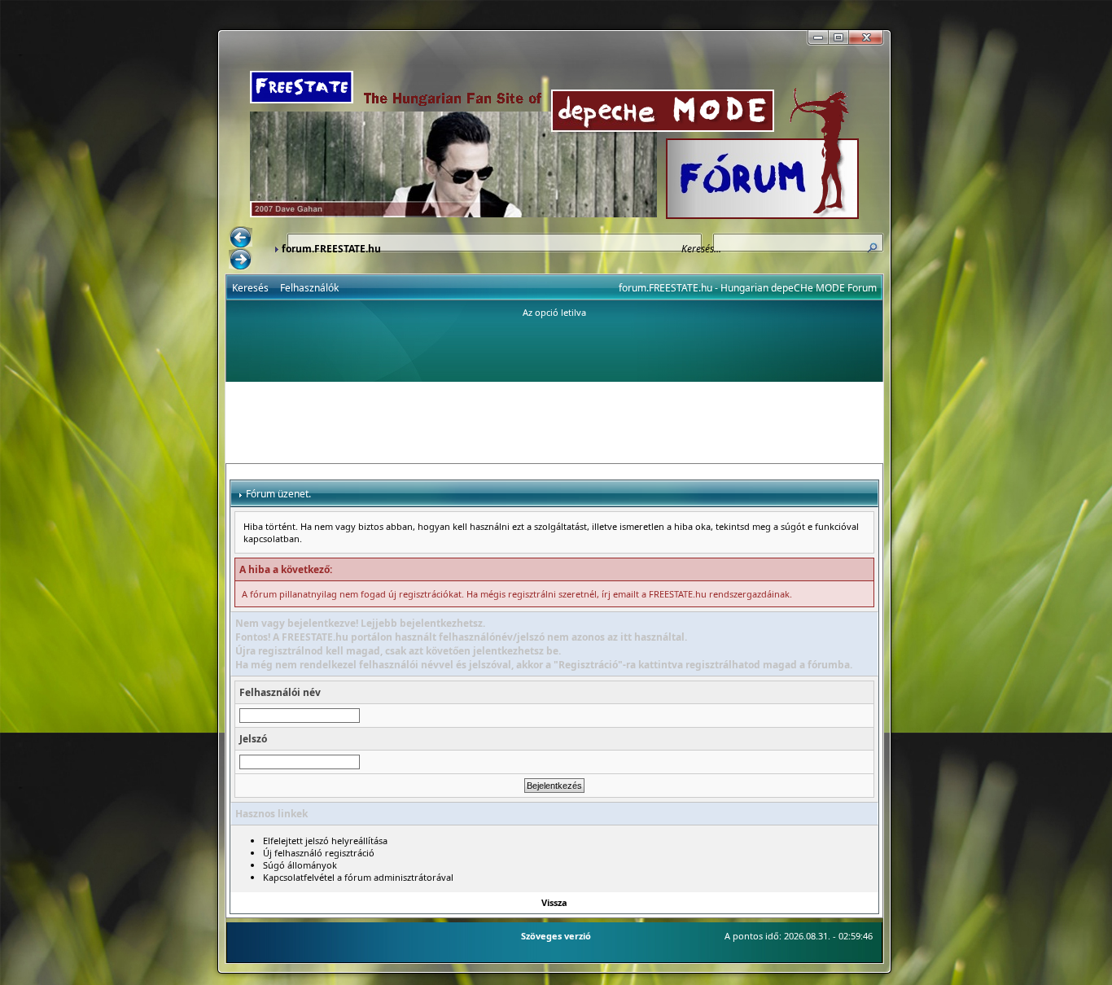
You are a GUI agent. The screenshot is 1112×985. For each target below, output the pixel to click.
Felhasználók (309, 288)
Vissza (554, 902)
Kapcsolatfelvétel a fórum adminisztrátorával (358, 877)
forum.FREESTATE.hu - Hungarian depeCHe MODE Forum (748, 288)
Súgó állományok (300, 865)
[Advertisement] (554, 422)
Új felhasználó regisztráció (318, 853)
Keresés (250, 288)
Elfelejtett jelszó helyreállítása (325, 840)
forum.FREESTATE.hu (331, 249)
